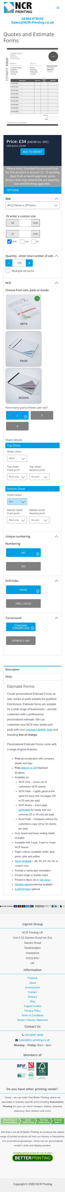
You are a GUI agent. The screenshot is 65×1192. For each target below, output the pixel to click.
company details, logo (39, 729)
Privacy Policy (32, 1010)
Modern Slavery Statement (32, 1020)
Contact (32, 992)
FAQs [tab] (8, 676)
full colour (45, 879)
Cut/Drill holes (23, 889)
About (32, 982)
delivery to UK (28, 768)
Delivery (32, 996)
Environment (32, 987)
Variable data (22, 884)
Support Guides (32, 1006)
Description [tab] (12, 669)
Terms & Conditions (32, 1015)
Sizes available (23, 861)
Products (32, 978)
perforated (24, 809)
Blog (32, 1001)
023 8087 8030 (34, 1035)
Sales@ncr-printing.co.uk (34, 1040)
